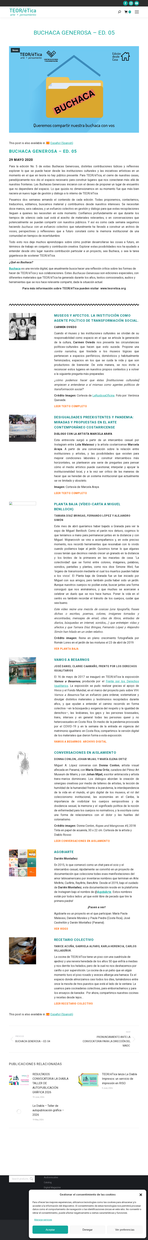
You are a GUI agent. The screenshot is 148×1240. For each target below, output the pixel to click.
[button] (141, 1195)
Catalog (48, 1182)
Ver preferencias (124, 1229)
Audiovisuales (51, 1177)
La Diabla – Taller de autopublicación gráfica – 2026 (48, 1110)
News (15, 50)
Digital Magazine (52, 1187)
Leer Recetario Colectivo (73, 1003)
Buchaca (15, 268)
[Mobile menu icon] (137, 12)
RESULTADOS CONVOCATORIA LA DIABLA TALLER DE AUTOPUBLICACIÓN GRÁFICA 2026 (50, 1083)
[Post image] (19, 1080)
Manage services (43, 1219)
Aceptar (50, 1229)
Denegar (87, 1229)
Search (31, 1178)
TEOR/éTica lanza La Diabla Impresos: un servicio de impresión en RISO (119, 1078)
